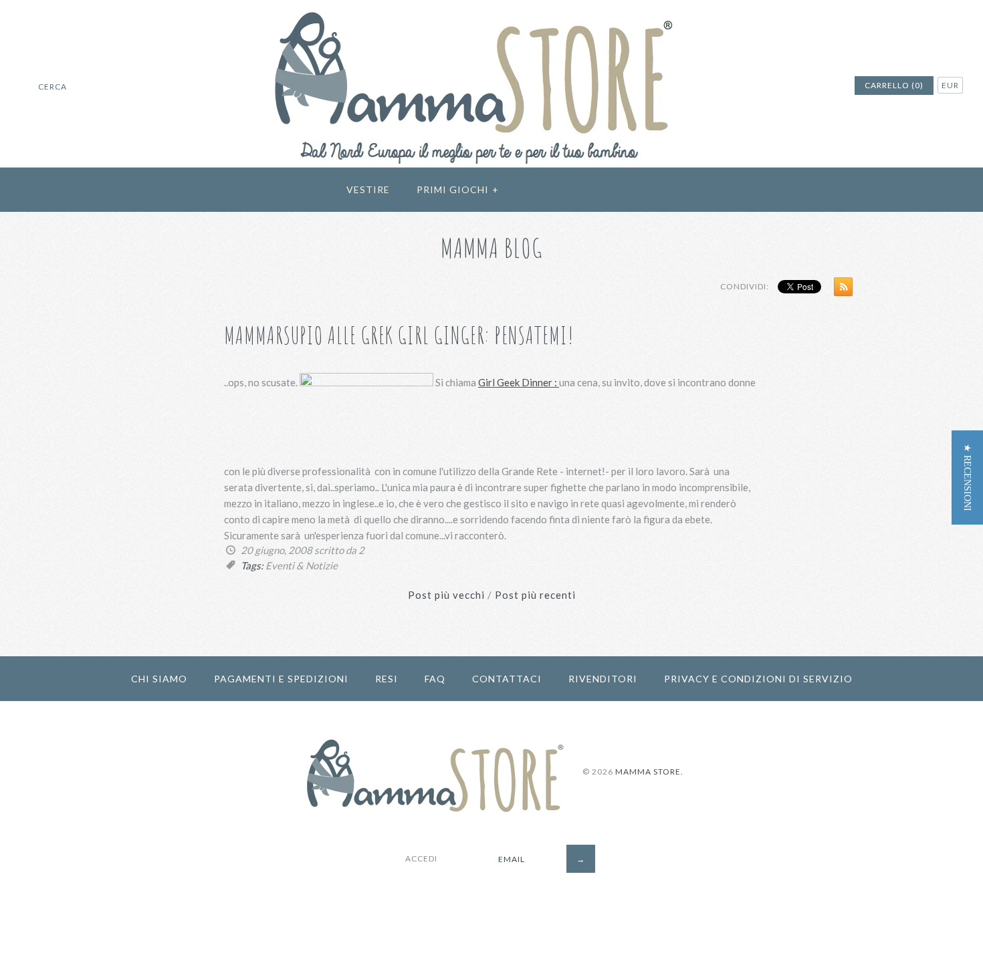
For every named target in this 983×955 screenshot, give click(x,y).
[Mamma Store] (491, 8)
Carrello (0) (894, 85)
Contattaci (507, 678)
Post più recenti (535, 595)
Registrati (557, 189)
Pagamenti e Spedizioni (281, 678)
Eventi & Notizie (301, 565)
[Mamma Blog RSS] (840, 289)
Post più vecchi (446, 595)
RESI (386, 678)
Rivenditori (602, 678)
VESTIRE (368, 189)
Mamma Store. (649, 772)
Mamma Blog (492, 248)
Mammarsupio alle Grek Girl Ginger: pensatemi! (399, 335)
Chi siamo (159, 678)
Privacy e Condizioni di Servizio (758, 678)
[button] (967, 477)
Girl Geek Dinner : (518, 382)
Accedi (617, 189)
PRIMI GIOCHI (458, 189)
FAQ (435, 678)
